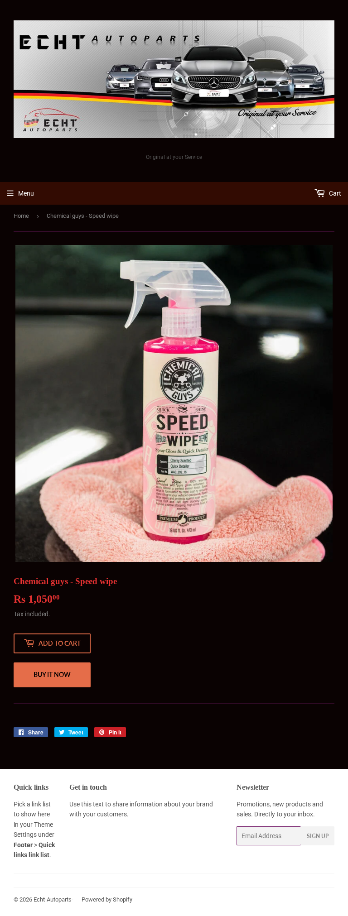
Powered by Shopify (107, 899)
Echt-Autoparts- (53, 899)
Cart (334, 193)
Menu (26, 193)
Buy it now (52, 674)
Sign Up (318, 836)
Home (21, 215)
